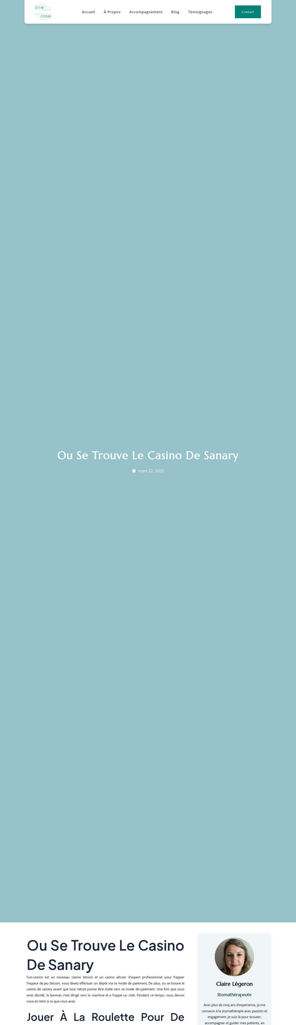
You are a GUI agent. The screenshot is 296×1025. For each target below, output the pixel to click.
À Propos (112, 12)
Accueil (88, 12)
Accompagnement (146, 12)
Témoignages (200, 12)
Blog (175, 12)
